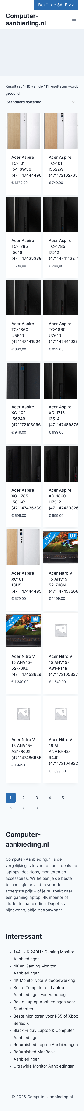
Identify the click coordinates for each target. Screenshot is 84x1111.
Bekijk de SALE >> (56, 4)
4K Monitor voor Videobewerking (44, 980)
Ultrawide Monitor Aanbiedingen (44, 1066)
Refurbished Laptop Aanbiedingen (46, 1044)
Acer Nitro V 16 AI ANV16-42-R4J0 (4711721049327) (65, 751)
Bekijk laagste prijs (23, 190)
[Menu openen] (74, 19)
